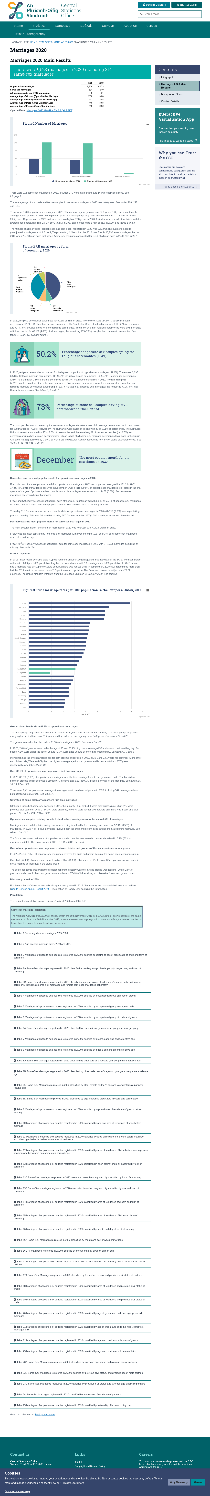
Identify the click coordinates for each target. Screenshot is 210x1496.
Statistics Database (155, 4)
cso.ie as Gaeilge (188, 4)
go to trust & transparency (180, 186)
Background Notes (45, 1414)
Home (18, 25)
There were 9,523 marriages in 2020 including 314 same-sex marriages (62, 71)
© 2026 (78, 1462)
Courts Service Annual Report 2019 (30, 889)
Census (152, 25)
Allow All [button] (198, 1482)
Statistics (45, 42)
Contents (168, 69)
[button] (73, 1483)
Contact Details (170, 101)
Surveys (108, 25)
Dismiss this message (17, 1491)
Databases (62, 25)
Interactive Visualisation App (176, 116)
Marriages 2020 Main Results (93, 42)
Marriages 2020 (63, 42)
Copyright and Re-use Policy (90, 1466)
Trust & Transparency (29, 34)
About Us (130, 25)
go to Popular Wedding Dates (177, 140)
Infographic (167, 77)
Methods (86, 25)
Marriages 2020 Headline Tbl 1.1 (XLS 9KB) (50, 110)
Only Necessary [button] (179, 1482)
